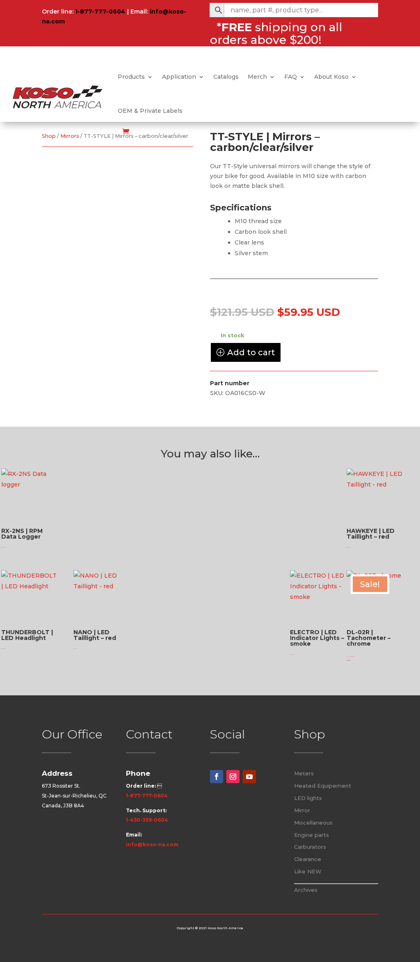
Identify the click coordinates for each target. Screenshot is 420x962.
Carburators (310, 846)
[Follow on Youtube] (249, 776)
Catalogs (226, 76)
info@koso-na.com (152, 844)
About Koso (331, 76)
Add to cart (251, 352)
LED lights (308, 798)
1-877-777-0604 (100, 11)
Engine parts (311, 835)
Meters (304, 773)
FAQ (290, 76)
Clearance (307, 859)
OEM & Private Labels (150, 110)
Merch (257, 76)
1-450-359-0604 (147, 820)
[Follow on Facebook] (216, 776)
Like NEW (308, 871)
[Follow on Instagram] (233, 776)
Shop (49, 136)
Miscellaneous (313, 822)
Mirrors (69, 136)
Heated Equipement (322, 785)
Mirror (302, 810)
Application (179, 76)
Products (131, 76)
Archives (305, 890)
